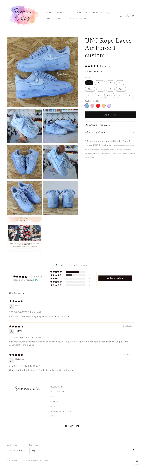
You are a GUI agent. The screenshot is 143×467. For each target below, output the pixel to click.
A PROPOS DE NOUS (60, 411)
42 (110, 89)
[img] (16, 301)
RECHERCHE (56, 387)
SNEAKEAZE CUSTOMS (23, 461)
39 (110, 82)
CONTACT (55, 401)
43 (89, 95)
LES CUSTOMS (57, 391)
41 (100, 89)
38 (89, 82)
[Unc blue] (87, 106)
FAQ (52, 396)
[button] (62, 13)
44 (99, 95)
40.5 (90, 89)
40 (120, 82)
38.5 (100, 82)
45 (120, 95)
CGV (52, 416)
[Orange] (104, 106)
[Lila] (109, 106)
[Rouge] (98, 106)
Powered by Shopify (40, 461)
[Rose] (92, 106)
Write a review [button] (115, 278)
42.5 (121, 89)
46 (130, 95)
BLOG (53, 406)
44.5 (109, 95)
